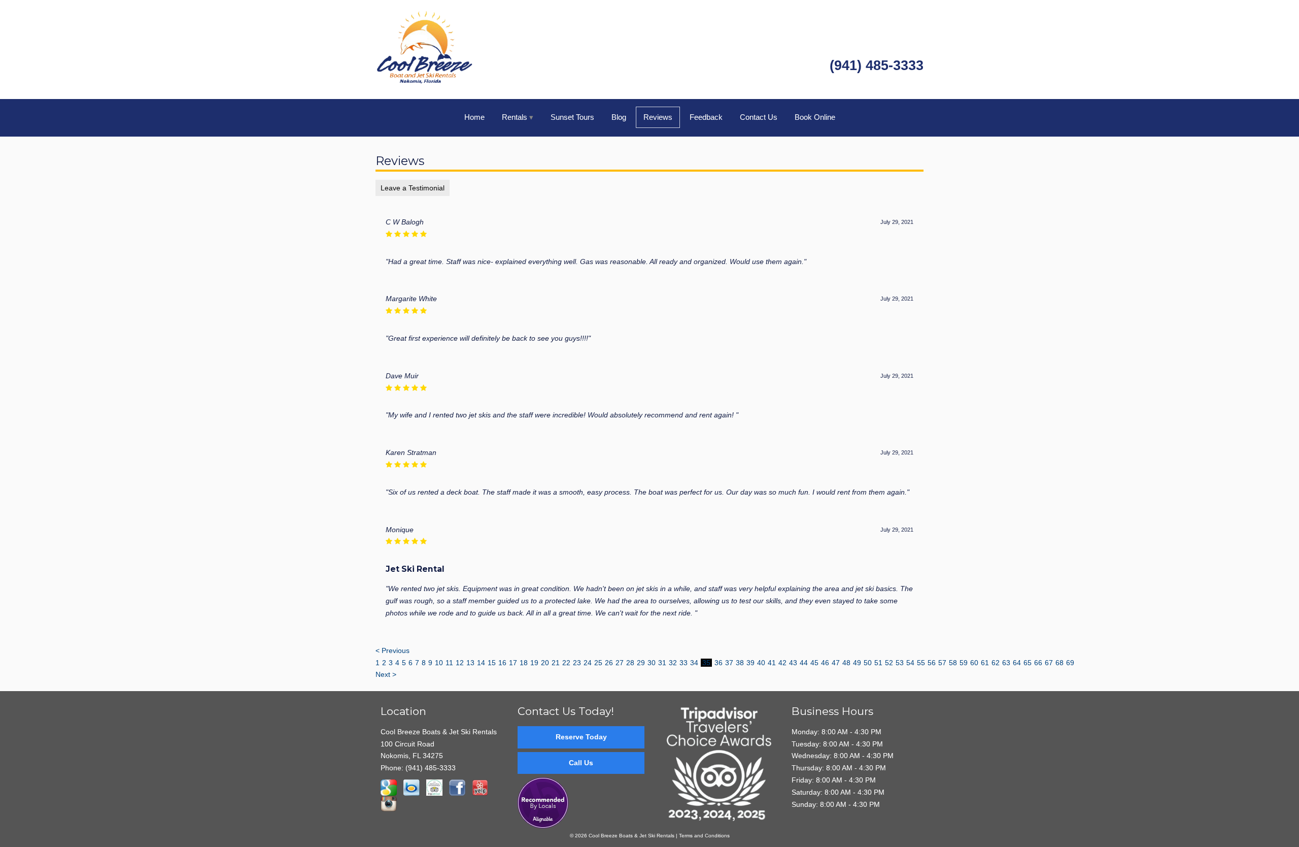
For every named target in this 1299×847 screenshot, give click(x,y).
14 (481, 663)
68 (1059, 663)
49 (857, 663)
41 (772, 663)
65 (1027, 663)
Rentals (514, 117)
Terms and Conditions (704, 835)
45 (814, 663)
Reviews (657, 117)
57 (942, 663)
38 (740, 663)
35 (706, 663)
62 (996, 663)
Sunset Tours (572, 117)
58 (953, 663)
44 (804, 663)
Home (474, 117)
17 (513, 663)
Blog (618, 117)
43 (793, 663)
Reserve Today (581, 737)
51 (878, 663)
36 (718, 663)
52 (889, 663)
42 (782, 663)
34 (694, 663)
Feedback (706, 117)
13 (470, 663)
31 (662, 663)
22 (566, 663)
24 (588, 663)
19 (534, 663)
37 (729, 663)
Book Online (815, 117)
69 (1070, 663)
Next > (385, 674)
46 (825, 663)
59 (964, 663)
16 (502, 663)
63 (1006, 663)
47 (836, 663)
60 (974, 663)
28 (630, 663)
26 (609, 663)
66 (1038, 663)
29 (641, 663)
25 (598, 663)
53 (900, 663)
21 (556, 663)
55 (921, 663)
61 (985, 663)
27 (620, 663)
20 (545, 663)
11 (449, 663)
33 (683, 663)
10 (439, 663)
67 (1049, 663)
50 (868, 663)
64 (1017, 663)
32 (673, 663)
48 (846, 663)
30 (651, 663)
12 (460, 663)
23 (577, 663)
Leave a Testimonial (413, 188)
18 (524, 663)
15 (492, 663)
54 (910, 663)
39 (750, 663)
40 (761, 663)
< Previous (392, 650)
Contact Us (758, 117)
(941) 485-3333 (877, 65)
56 (932, 663)
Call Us (581, 763)
